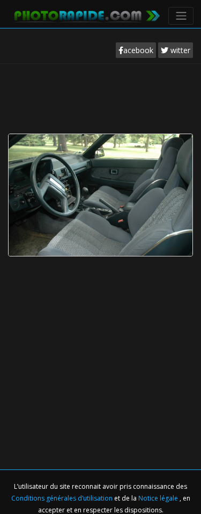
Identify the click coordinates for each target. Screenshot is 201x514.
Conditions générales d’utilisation (62, 498)
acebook (138, 50)
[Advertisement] (101, 96)
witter (179, 50)
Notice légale (159, 498)
